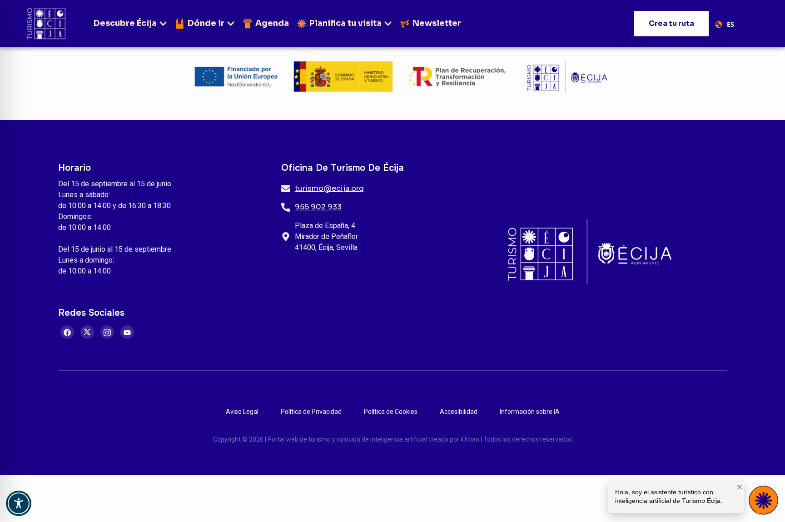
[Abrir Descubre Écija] (163, 23)
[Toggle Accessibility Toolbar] (18, 503)
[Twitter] (87, 332)
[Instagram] (107, 332)
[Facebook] (67, 332)
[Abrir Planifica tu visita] (388, 23)
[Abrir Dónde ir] (231, 23)
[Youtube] (127, 332)
